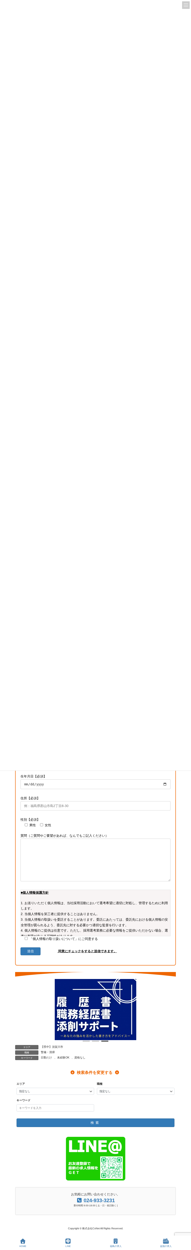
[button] (86, 1041)
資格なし (79, 1057)
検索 (95, 1123)
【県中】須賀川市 (52, 1046)
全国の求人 (166, 1246)
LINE (68, 1246)
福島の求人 (116, 1246)
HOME (22, 1246)
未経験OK (63, 1057)
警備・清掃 (48, 1052)
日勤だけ (46, 1057)
